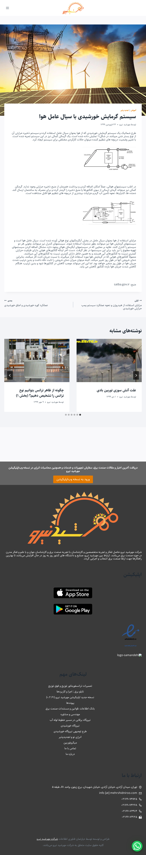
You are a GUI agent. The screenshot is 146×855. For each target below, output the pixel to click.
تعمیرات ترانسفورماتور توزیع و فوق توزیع (70, 686)
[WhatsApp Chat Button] (137, 846)
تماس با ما (70, 748)
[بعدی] (10, 375)
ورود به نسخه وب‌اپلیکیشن (73, 479)
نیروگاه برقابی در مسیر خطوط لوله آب (70, 720)
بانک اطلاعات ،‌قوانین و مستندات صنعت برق (70, 708)
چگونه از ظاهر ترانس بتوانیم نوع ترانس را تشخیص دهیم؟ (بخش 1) (40, 393)
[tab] (80, 415)
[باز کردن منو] (7, 8)
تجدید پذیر (125, 110)
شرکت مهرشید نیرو (47, 839)
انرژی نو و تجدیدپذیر (70, 737)
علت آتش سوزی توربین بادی (116, 390)
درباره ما (70, 754)
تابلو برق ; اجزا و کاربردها (70, 691)
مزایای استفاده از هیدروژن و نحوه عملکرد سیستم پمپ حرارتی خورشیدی (111, 304)
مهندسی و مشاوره (70, 714)
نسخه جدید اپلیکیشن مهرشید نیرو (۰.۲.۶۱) (70, 697)
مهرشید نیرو (124, 124)
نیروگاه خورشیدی (70, 725)
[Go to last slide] (136, 375)
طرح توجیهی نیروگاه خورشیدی (70, 731)
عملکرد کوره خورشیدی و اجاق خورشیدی (26, 303)
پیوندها (70, 703)
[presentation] (109, 360)
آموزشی (133, 110)
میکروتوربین (70, 742)
